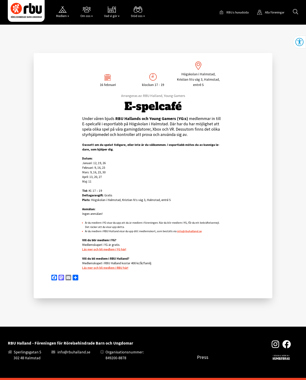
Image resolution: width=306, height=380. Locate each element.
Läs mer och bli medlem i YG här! (104, 249)
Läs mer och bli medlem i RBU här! (105, 268)
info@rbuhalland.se (189, 231)
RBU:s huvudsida (234, 12)
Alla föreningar (274, 12)
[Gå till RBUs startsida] (26, 10)
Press (202, 357)
